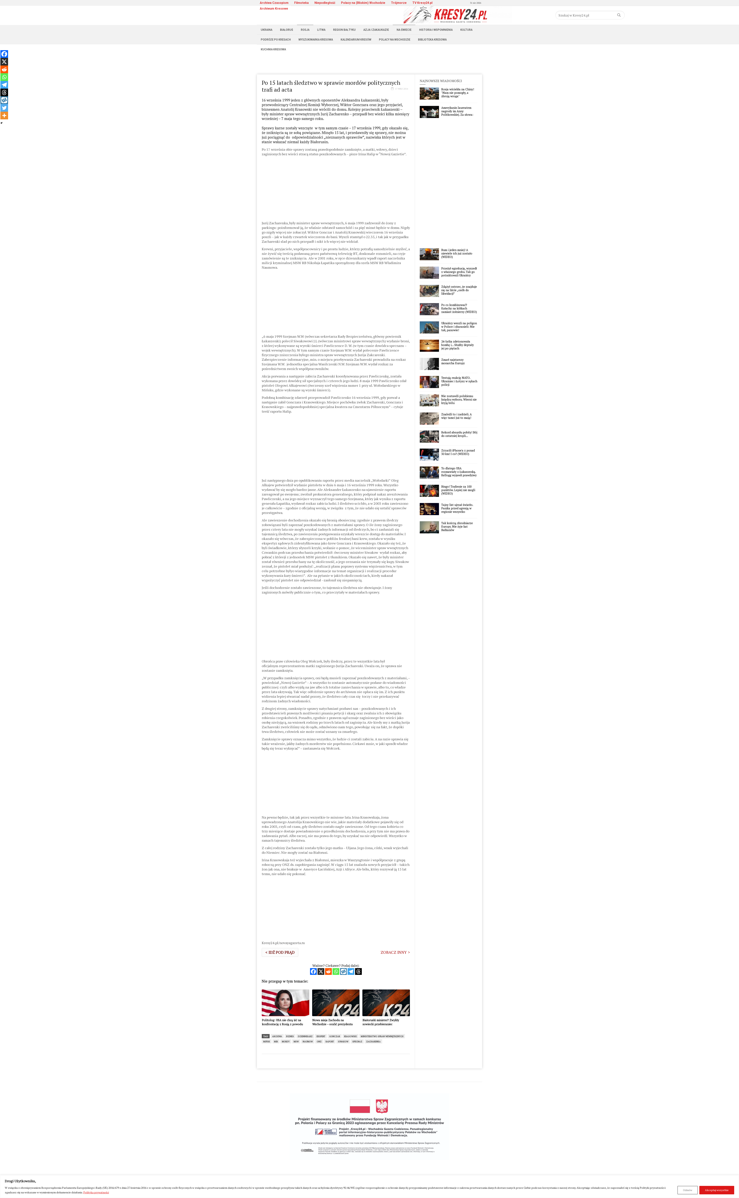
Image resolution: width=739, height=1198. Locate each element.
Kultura (466, 29)
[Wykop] (343, 971)
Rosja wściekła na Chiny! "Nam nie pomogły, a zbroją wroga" (457, 92)
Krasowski (350, 1036)
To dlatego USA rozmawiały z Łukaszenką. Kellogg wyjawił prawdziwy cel (459, 473)
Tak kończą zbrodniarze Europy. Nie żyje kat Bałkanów (457, 526)
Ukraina (266, 29)
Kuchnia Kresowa (273, 49)
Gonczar (334, 1036)
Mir (276, 1041)
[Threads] (358, 971)
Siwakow (343, 1041)
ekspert (321, 1036)
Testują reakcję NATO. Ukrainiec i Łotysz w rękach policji (459, 381)
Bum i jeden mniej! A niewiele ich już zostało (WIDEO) (456, 253)
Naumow (308, 1041)
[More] (4, 115)
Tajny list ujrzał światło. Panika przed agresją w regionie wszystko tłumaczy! (457, 510)
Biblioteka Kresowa (432, 39)
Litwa (321, 29)
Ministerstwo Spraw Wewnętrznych (382, 1036)
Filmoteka (301, 3)
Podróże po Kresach (276, 39)
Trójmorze (399, 3)
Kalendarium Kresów (356, 39)
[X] (321, 971)
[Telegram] (351, 971)
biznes (290, 1036)
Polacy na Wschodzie (394, 39)
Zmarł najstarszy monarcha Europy (453, 361)
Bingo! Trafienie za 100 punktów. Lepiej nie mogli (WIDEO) (458, 490)
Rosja (305, 29)
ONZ (319, 1041)
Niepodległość (324, 3)
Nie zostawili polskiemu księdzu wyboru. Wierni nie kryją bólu (459, 399)
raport (330, 1041)
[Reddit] (328, 971)
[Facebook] (313, 971)
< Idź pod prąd (280, 952)
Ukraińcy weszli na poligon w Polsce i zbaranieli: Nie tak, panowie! (459, 326)
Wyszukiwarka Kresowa (315, 39)
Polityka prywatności (96, 1192)
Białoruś (286, 29)
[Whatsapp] (336, 971)
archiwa (277, 1036)
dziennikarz (305, 1036)
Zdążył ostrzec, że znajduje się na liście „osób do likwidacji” (459, 290)
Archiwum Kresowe (274, 8)
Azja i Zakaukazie (376, 29)
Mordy (286, 1041)
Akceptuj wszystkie (717, 1190)
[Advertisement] (369, 62)
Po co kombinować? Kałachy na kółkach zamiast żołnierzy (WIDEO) (459, 308)
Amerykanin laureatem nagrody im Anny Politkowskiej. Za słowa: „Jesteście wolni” (457, 113)
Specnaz (357, 1041)
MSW (296, 1041)
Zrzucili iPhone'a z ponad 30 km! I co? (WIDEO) (458, 452)
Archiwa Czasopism (274, 3)
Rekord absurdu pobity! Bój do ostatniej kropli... (459, 434)
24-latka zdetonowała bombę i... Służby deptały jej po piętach (457, 345)
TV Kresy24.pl (422, 3)
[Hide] (1, 123)
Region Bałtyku (344, 29)
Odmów (687, 1190)
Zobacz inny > (395, 952)
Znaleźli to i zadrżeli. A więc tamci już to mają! (456, 415)
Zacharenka (373, 1041)
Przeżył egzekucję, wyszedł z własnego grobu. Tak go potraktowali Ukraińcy (459, 272)
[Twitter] (4, 108)
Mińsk (266, 1041)
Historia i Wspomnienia (436, 29)
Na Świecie (404, 29)
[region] (369, 1186)
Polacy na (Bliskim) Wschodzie (363, 3)
